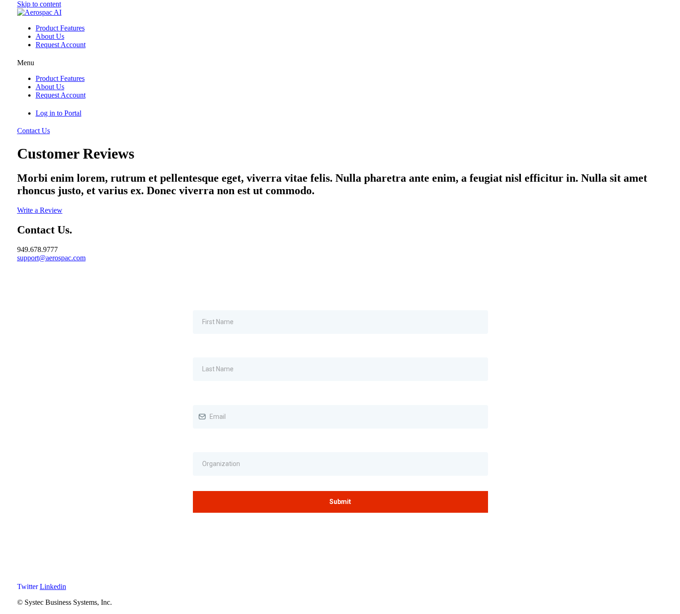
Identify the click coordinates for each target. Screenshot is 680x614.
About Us (50, 36)
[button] (340, 63)
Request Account (61, 45)
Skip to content (39, 4)
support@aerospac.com (51, 258)
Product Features (60, 28)
